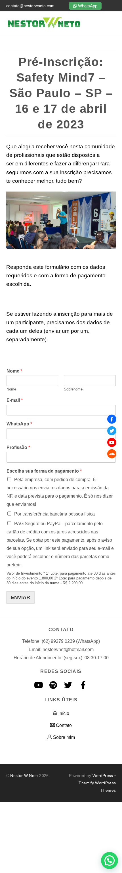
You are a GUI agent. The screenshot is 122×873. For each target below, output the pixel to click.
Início (63, 713)
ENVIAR (20, 597)
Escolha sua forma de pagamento (44, 471)
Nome (14, 371)
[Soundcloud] (111, 453)
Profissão (18, 447)
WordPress (102, 775)
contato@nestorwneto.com (30, 5)
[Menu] (113, 23)
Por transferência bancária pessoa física (54, 514)
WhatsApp (87, 5)
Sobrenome (73, 389)
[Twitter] (111, 430)
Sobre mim (63, 737)
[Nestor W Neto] (43, 27)
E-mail (15, 400)
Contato (63, 725)
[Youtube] (111, 442)
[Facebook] (111, 419)
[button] (109, 860)
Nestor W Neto (24, 775)
